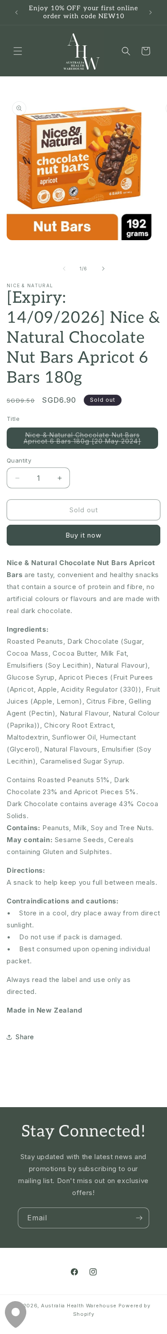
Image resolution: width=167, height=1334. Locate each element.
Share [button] (25, 1037)
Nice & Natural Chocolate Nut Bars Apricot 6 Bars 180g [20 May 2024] (91, 440)
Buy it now (83, 535)
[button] (18, 51)
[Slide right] (103, 268)
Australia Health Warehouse (79, 1305)
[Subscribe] (139, 1217)
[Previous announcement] (16, 12)
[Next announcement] (150, 12)
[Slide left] (64, 268)
